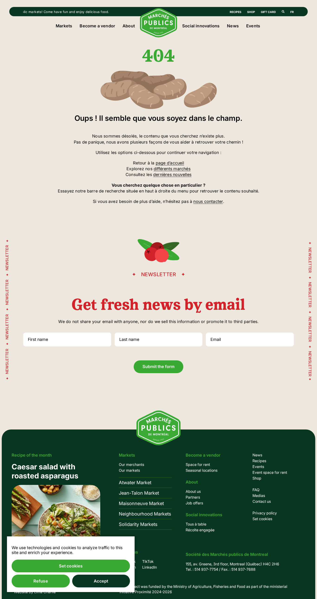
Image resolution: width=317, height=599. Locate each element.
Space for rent (198, 464)
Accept (101, 581)
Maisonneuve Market (141, 503)
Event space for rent (269, 472)
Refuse (40, 581)
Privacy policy (264, 513)
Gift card (268, 12)
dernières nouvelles (172, 174)
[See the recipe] (56, 517)
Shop (251, 12)
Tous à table (196, 524)
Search (283, 11)
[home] (158, 36)
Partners (193, 497)
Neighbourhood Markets (145, 514)
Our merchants (131, 464)
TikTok (148, 561)
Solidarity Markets (138, 524)
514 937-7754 (206, 569)
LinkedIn (149, 567)
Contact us (261, 501)
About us (193, 491)
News (233, 25)
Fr (292, 12)
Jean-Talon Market (139, 493)
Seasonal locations (201, 470)
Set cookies (262, 518)
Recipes (235, 12)
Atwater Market (135, 482)
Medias (258, 495)
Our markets (129, 470)
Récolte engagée (200, 530)
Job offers (194, 503)
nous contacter (208, 201)
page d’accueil (170, 162)
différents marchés (172, 168)
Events (253, 25)
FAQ (255, 489)
